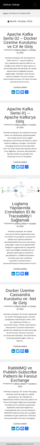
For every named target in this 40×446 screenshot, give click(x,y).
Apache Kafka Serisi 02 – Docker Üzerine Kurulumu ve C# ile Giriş (20, 40)
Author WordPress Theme (13, 444)
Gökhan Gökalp (11, 4)
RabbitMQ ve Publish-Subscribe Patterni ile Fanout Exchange (20, 374)
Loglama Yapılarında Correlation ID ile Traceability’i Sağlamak (20, 188)
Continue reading (20, 87)
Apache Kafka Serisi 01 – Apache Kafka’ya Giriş (20, 115)
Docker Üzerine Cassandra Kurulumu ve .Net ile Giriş (20, 296)
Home (5, 13)
